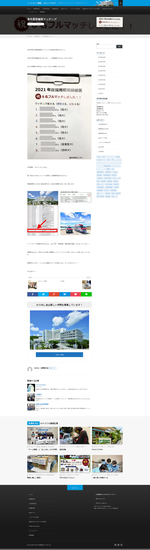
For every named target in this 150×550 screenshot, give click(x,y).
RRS (113, 160)
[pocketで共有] (75, 294)
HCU (112, 474)
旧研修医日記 (100, 108)
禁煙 (113, 193)
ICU (104, 160)
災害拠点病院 (39, 474)
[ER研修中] (31, 397)
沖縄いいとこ (104, 446)
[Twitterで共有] (43, 294)
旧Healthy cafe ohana (102, 114)
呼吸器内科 (108, 172)
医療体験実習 (100, 172)
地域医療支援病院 (50, 474)
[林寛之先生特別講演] (31, 407)
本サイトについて (100, 498)
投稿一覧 (52, 368)
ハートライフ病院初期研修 (104, 166)
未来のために (100, 184)
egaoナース (64, 8)
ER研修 (118, 157)
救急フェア (71, 474)
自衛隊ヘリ (83, 446)
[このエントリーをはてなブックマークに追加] (64, 294)
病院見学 (108, 193)
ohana (100, 147)
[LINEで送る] (86, 294)
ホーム (29, 8)
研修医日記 (55, 8)
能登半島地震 (100, 196)
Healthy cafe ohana (107, 8)
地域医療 (99, 175)
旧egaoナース (100, 110)
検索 (98, 44)
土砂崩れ (115, 172)
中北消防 (76, 474)
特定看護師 (100, 190)
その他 (100, 151)
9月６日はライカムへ (67, 478)
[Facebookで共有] (32, 294)
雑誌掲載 (108, 196)
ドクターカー (71, 446)
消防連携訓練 (109, 187)
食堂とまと (114, 196)
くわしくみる (60, 354)
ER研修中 (39, 394)
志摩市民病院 (107, 178)
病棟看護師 (113, 190)
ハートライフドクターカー (114, 163)
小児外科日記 (46, 8)
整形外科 (116, 181)
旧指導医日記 (100, 106)
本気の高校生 (109, 184)
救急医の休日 (111, 446)
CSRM (98, 157)
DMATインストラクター (108, 157)
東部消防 (116, 184)
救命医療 (116, 474)
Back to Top (75, 488)
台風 (44, 474)
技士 (119, 178)
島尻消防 (114, 175)
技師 (98, 181)
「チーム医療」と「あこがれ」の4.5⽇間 (42, 449)
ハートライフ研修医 (105, 474)
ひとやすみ (118, 160)
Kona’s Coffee (97, 449)
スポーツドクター (101, 163)
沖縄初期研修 (100, 187)
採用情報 (42, 12)
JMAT (108, 160)
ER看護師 (77, 446)
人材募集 (108, 169)
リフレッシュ (100, 169)
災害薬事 (116, 187)
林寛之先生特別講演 (42, 404)
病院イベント (100, 193)
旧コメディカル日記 (102, 112)
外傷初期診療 (106, 175)
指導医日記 (37, 8)
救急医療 (103, 181)
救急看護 (109, 181)
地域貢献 (38, 446)
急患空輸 (63, 449)
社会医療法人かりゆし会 (44, 545)
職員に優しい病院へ (34, 478)
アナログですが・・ (42, 385)
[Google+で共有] (54, 294)
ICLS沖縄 (99, 160)
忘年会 (114, 178)
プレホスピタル (116, 166)
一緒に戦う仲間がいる (100, 478)
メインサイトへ (33, 12)
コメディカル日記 (75, 8)
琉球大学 (106, 190)
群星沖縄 (118, 193)
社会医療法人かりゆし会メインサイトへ (106, 494)
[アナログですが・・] (31, 388)
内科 (113, 169)
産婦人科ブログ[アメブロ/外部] (91, 8)
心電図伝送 (100, 178)
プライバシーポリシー (101, 503)
